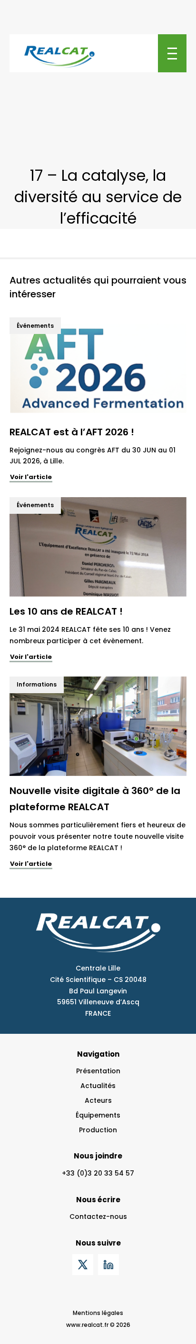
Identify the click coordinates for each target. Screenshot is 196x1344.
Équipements (98, 1115)
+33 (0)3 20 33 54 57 (98, 1173)
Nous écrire (98, 1200)
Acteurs (98, 1100)
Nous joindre (98, 1156)
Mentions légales (98, 1313)
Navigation (98, 1054)
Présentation (98, 1071)
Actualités (98, 1085)
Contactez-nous (98, 1216)
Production (98, 1130)
